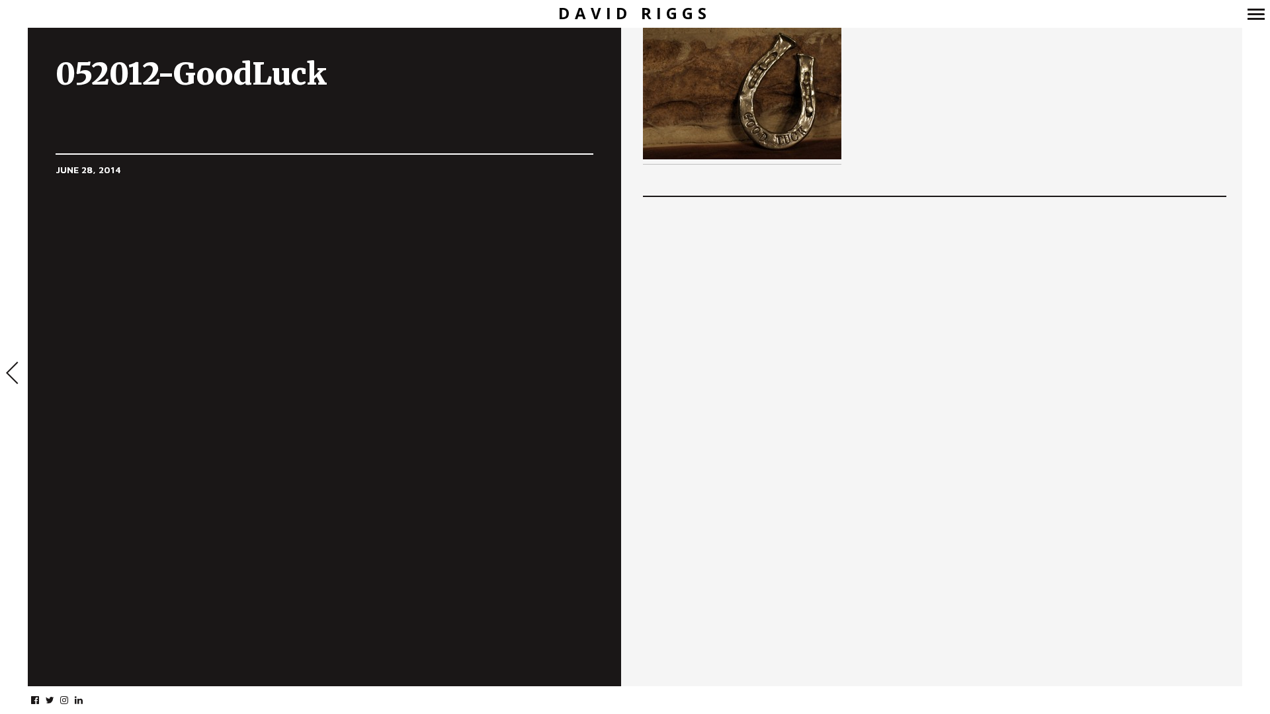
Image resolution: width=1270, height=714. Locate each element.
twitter (56, 700)
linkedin (85, 700)
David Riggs (634, 13)
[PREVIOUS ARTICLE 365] (14, 374)
